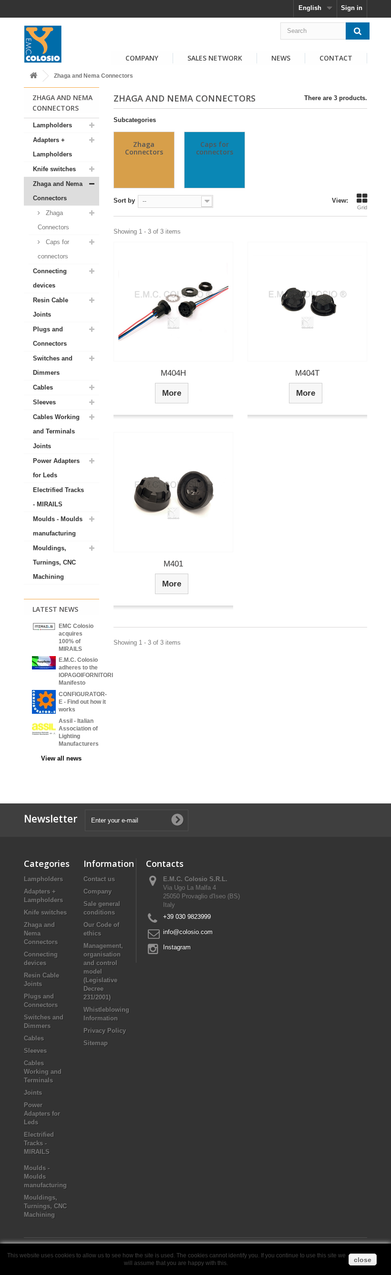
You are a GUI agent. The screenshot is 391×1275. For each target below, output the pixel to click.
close (362, 1260)
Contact (335, 57)
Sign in (351, 7)
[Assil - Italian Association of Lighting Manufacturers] (44, 728)
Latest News (55, 609)
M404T (307, 373)
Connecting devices (50, 278)
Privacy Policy (104, 1030)
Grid (362, 207)
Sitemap (95, 1043)
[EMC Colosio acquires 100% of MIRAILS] (44, 626)
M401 (173, 563)
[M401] (173, 492)
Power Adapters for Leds (56, 468)
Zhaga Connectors (53, 220)
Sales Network (214, 57)
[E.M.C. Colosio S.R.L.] (43, 44)
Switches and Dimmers (52, 365)
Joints (42, 446)
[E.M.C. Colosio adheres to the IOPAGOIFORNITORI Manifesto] (44, 662)
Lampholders (52, 125)
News (280, 57)
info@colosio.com (188, 932)
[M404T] (307, 302)
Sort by (124, 200)
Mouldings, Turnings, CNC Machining (54, 562)
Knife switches (54, 169)
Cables (43, 387)
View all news (61, 758)
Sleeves (44, 402)
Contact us (99, 879)
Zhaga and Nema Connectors (57, 191)
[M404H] (173, 302)
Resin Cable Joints (50, 307)
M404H (173, 373)
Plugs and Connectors (50, 336)
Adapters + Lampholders (52, 147)
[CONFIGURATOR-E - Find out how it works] (44, 701)
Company (141, 57)
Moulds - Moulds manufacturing (57, 526)
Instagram (177, 947)
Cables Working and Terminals (56, 424)
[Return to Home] (33, 76)
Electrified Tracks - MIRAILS (58, 497)
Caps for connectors (53, 249)
